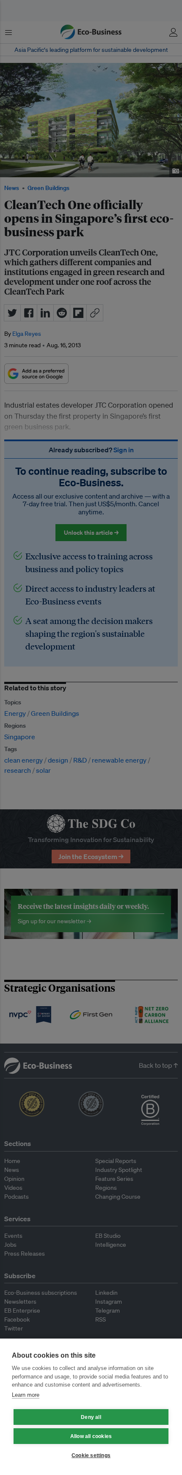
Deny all (91, 1417)
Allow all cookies (91, 1436)
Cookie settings (91, 1455)
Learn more (25, 1395)
